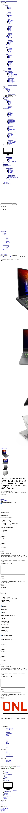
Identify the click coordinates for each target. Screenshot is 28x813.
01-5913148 (3, 207)
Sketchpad (10, 140)
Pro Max (10, 21)
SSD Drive (10, 171)
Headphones (10, 119)
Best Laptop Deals (9, 728)
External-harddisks (12, 131)
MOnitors (8, 89)
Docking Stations (11, 122)
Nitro (9, 10)
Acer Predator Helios (12, 74)
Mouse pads (10, 134)
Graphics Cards (11, 176)
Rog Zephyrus (11, 52)
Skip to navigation (4, 1)
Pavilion (10, 59)
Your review (3, 565)
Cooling (7, 178)
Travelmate (10, 9)
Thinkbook (10, 41)
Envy (9, 64)
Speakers (10, 117)
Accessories (8, 109)
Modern (10, 26)
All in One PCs (9, 733)
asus (6, 47)
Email (2, 578)
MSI (7, 24)
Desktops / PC (9, 157)
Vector (9, 35)
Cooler (9, 180)
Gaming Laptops (9, 72)
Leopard (10, 33)
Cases (9, 169)
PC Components (9, 168)
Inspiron (10, 15)
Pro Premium (11, 20)
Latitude (10, 17)
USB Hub (10, 123)
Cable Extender (11, 142)
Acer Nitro (10, 73)
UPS (9, 136)
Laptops (5, 256)
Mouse (9, 112)
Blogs (7, 752)
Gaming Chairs (11, 120)
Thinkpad (10, 40)
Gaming (10, 158)
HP (6, 58)
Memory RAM (11, 175)
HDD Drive (10, 172)
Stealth (9, 30)
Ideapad (10, 37)
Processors (10, 170)
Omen (9, 69)
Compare (5, 798)
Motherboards (11, 173)
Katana (9, 29)
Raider (9, 31)
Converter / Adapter (12, 138)
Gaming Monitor (11, 94)
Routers (10, 114)
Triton (9, 13)
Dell (6, 14)
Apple (7, 54)
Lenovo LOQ (11, 80)
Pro (9, 19)
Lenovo (7, 36)
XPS (9, 22)
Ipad (9, 57)
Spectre (9, 68)
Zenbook (10, 49)
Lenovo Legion (11, 81)
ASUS (7, 238)
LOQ (9, 42)
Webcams (10, 116)
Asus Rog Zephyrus (12, 85)
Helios (9, 12)
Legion (9, 43)
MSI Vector (10, 79)
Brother (9, 101)
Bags (9, 110)
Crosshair (10, 34)
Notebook (10, 66)
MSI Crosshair (11, 78)
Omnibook (10, 61)
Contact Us (8, 754)
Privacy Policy (9, 761)
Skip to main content (12, 1)
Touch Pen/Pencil (12, 141)
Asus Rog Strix (11, 83)
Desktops (8, 732)
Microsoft (8, 44)
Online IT (18, 766)
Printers (7, 100)
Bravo (9, 28)
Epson (9, 103)
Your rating (3, 563)
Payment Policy (9, 762)
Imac (9, 56)
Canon (9, 102)
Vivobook (10, 48)
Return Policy (8, 760)
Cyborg (9, 27)
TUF (9, 50)
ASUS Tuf (10, 82)
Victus (9, 63)
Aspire (9, 7)
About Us (8, 753)
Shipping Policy (9, 763)
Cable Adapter (11, 137)
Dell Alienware (11, 76)
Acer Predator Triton (12, 75)
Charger (10, 143)
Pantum (9, 107)
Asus (7, 745)
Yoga (9, 38)
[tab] (2, 517)
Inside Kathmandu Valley (6, 210)
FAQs (7, 751)
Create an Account (4, 808)
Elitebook (10, 65)
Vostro (9, 16)
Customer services (9, 756)
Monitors (7, 734)
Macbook (10, 55)
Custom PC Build (12, 161)
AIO (9, 179)
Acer (7, 6)
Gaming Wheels (11, 121)
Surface (9, 45)
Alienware (10, 23)
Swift (9, 8)
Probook (10, 62)
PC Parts (7, 735)
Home (2, 256)
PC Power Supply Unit (13, 177)
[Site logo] (7, 202)
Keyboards (10, 113)
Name (2, 576)
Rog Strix (10, 51)
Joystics (10, 115)
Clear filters (3, 550)
